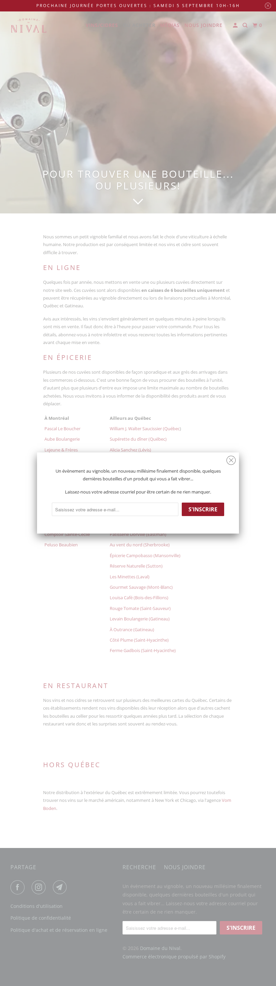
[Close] (231, 460)
